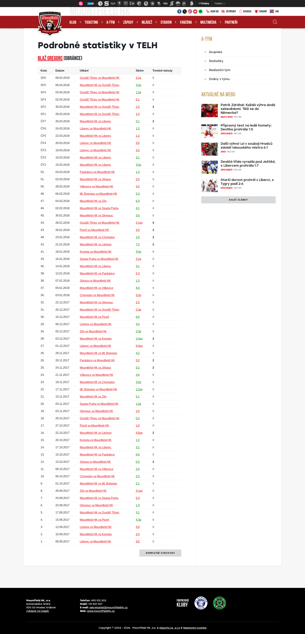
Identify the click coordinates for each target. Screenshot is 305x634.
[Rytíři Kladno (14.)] (184, 3)
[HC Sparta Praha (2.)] (106, 3)
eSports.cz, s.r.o (169, 627)
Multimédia (208, 22)
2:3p (138, 309)
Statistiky (216, 61)
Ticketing (91, 22)
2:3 (138, 193)
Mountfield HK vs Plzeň (94, 316)
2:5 (138, 302)
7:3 (138, 244)
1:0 (138, 237)
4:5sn (139, 432)
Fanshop (263, 11)
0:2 (138, 461)
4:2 (138, 150)
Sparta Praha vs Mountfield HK (99, 258)
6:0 (138, 316)
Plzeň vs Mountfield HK (94, 229)
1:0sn (139, 338)
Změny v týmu (219, 79)
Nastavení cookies (195, 627)
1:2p (138, 92)
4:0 (138, 287)
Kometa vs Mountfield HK (96, 251)
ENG (277, 11)
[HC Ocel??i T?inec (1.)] (100, 3)
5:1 (138, 99)
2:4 (138, 179)
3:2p (138, 85)
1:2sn (139, 389)
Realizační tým (219, 70)
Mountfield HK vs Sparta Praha (99, 208)
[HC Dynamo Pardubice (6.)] (132, 3)
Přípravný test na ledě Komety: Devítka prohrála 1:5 (246, 127)
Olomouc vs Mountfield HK (96, 411)
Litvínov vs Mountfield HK (96, 324)
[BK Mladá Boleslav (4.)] (119, 3)
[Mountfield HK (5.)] (125, 3)
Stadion (166, 22)
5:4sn (139, 345)
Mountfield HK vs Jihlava (95, 179)
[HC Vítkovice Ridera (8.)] (146, 3)
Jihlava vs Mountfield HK (95, 280)
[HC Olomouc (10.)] (159, 3)
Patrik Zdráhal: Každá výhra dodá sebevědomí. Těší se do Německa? (248, 109)
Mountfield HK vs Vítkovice (96, 287)
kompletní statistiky (160, 553)
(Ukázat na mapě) (37, 611)
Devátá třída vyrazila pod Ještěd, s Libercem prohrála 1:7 (248, 164)
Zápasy (128, 22)
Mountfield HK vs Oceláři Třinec (99, 85)
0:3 (138, 418)
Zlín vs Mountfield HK (93, 331)
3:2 (138, 229)
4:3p (138, 519)
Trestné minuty (162, 70)
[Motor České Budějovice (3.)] (113, 3)
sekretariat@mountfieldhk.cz (108, 607)
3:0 (138, 143)
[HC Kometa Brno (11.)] (165, 3)
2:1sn (139, 222)
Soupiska (215, 52)
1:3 (138, 172)
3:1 (138, 157)
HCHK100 (215, 11)
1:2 (138, 106)
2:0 (138, 469)
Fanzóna (186, 22)
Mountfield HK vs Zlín (93, 200)
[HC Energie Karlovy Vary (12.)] (171, 3)
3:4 (138, 324)
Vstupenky (231, 11)
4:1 (138, 208)
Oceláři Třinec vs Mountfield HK (99, 77)
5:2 (138, 367)
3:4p (138, 251)
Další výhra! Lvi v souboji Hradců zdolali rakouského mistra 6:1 (246, 145)
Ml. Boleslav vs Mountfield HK (98, 193)
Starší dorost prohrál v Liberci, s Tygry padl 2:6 (247, 182)
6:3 (138, 200)
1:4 (138, 114)
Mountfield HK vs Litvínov (96, 244)
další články (238, 200)
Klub (73, 22)
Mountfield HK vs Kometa (96, 338)
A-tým (110, 22)
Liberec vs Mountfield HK (95, 128)
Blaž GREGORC (50, 58)
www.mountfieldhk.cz (101, 611)
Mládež (147, 22)
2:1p (138, 77)
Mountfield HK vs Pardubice (97, 273)
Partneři (231, 22)
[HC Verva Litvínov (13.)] (178, 3)
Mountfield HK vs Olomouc (96, 215)
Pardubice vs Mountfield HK (97, 172)
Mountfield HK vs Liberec (95, 121)
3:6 (138, 374)
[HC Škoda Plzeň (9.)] (152, 3)
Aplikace (247, 11)
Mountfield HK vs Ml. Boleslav (98, 353)
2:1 (138, 121)
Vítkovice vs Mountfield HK (96, 186)
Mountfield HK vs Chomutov (97, 237)
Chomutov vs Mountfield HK (97, 295)
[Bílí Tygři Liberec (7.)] (139, 3)
